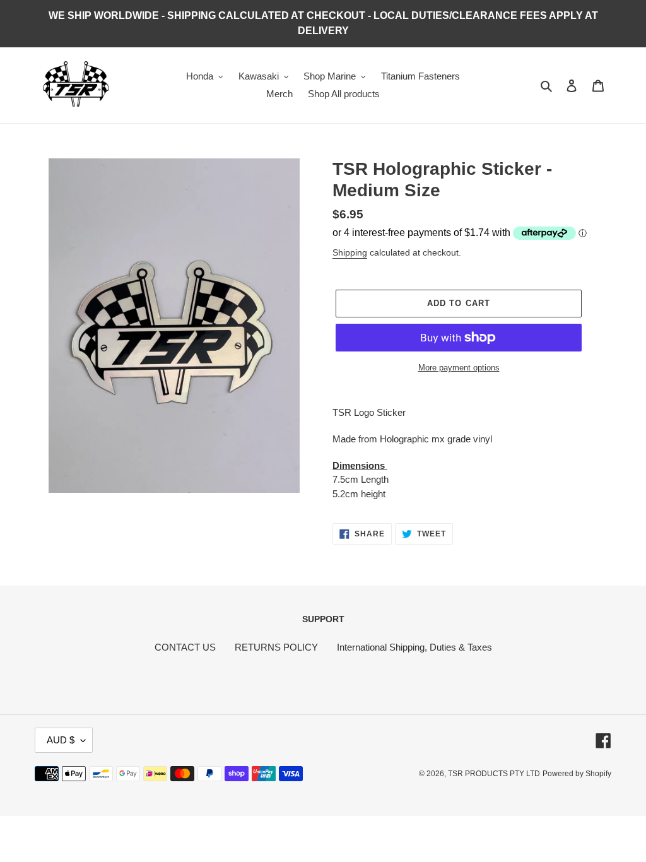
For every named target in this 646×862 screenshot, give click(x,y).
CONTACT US (185, 647)
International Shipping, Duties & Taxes (414, 647)
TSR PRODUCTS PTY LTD (494, 773)
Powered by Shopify (577, 773)
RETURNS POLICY (276, 647)
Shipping (349, 252)
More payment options (459, 367)
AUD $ (60, 740)
